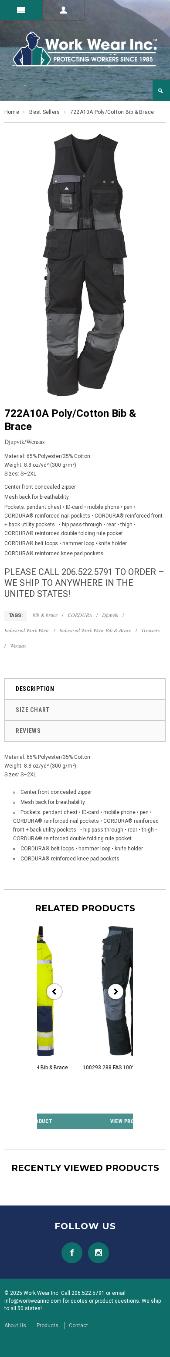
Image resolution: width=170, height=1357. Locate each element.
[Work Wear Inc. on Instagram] (96, 1253)
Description (35, 688)
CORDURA (80, 614)
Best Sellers (44, 112)
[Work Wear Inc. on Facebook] (71, 1253)
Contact (78, 1325)
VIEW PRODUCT (89, 1121)
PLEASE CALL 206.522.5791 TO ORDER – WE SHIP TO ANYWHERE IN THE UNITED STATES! (84, 583)
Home (11, 112)
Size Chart (33, 709)
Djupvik (110, 614)
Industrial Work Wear (26, 630)
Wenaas (18, 645)
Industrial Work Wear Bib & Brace (95, 630)
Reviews (28, 730)
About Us (15, 1325)
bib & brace (45, 614)
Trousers (150, 630)
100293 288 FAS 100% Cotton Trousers (89, 1067)
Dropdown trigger (64, 10)
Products (47, 1325)
